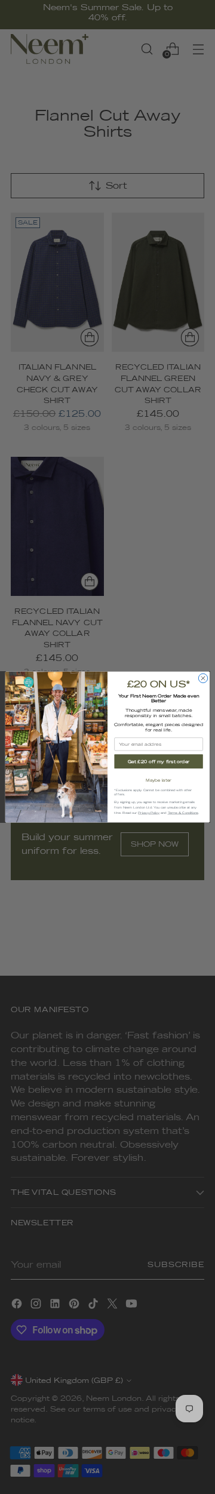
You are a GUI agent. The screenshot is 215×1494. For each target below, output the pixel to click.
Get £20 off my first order (159, 761)
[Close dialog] (202, 678)
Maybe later (158, 780)
